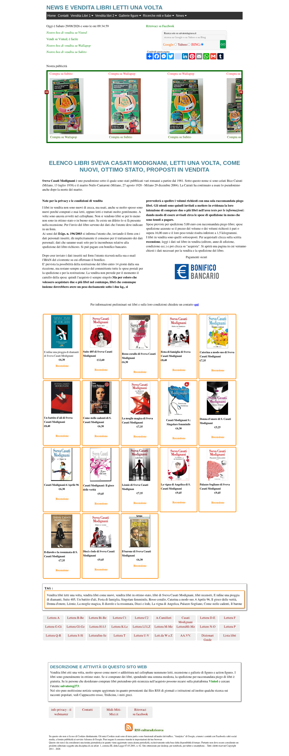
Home (51, 15)
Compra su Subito (61, 73)
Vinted (213, 681)
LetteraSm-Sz (97, 635)
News (180, 15)
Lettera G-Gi (53, 626)
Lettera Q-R (53, 635)
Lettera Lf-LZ (141, 626)
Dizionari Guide (208, 637)
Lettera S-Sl (75, 635)
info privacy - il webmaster (61, 711)
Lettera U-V (141, 635)
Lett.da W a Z (163, 635)
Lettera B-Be (75, 618)
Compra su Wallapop (63, 137)
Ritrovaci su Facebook (160, 26)
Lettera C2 (141, 618)
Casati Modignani (186, 619)
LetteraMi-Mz (186, 626)
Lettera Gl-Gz (76, 626)
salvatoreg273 (69, 686)
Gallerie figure (129, 15)
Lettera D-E (207, 618)
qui (196, 304)
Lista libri (229, 635)
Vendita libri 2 (105, 15)
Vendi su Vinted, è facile (62, 39)
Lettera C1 (119, 618)
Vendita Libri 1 (81, 15)
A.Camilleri (163, 618)
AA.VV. (185, 635)
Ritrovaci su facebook (140, 711)
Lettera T (119, 635)
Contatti (63, 15)
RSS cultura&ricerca (148, 729)
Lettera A (53, 618)
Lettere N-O (207, 626)
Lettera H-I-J (97, 626)
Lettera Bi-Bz (97, 618)
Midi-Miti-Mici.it (114, 711)
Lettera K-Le (119, 626)
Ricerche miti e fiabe (157, 15)
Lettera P (230, 626)
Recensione (62, 366)
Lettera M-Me (164, 626)
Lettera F (230, 618)
